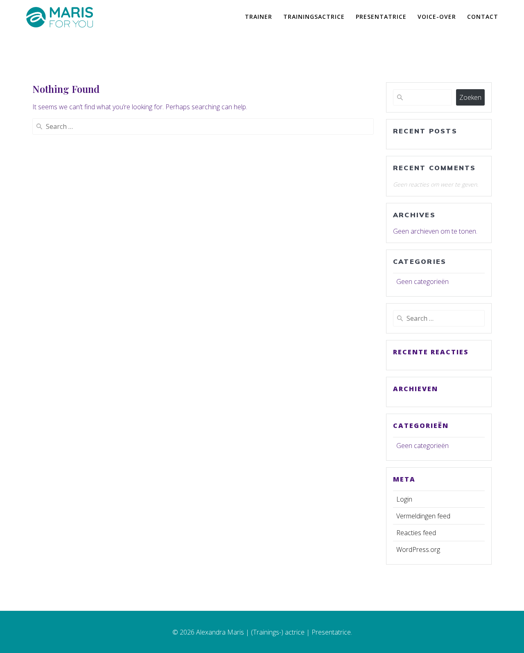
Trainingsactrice (314, 16)
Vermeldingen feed (423, 515)
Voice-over (437, 16)
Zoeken (470, 97)
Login (404, 499)
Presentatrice (381, 16)
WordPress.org (418, 549)
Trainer (258, 16)
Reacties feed (416, 532)
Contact (482, 16)
